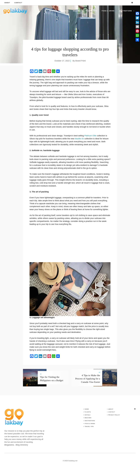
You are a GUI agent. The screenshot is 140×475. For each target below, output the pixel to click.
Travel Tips (91, 11)
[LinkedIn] (137, 22)
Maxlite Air (79, 139)
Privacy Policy (114, 415)
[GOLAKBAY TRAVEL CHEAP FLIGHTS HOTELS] (15, 11)
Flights (53, 11)
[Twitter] (137, 18)
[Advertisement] (70, 244)
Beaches (77, 11)
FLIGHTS (88, 412)
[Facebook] (137, 13)
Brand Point (80, 61)
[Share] (137, 40)
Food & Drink (108, 11)
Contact (18, 2)
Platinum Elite (90, 136)
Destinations (125, 11)
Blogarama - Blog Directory (16, 445)
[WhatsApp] (137, 35)
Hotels (65, 11)
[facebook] (132, 2)
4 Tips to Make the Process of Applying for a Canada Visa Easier (87, 378)
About (7, 2)
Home (87, 409)
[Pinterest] (137, 31)
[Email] (137, 26)
